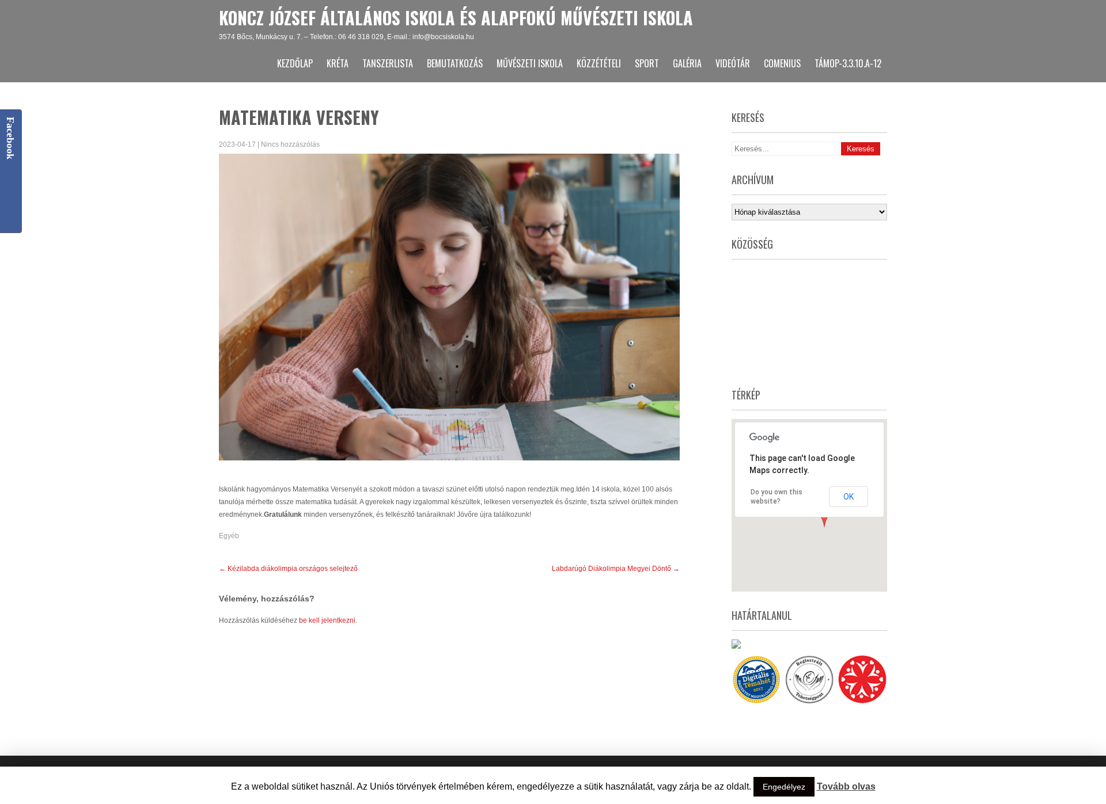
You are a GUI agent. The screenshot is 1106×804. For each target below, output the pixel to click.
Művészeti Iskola (530, 63)
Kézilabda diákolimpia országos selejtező (288, 569)
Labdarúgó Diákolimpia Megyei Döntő (616, 569)
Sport (647, 63)
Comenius (782, 63)
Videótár (732, 63)
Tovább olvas (846, 786)
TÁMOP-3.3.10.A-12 (848, 63)
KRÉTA (338, 63)
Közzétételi (599, 63)
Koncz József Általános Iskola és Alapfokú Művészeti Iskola (456, 18)
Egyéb (229, 536)
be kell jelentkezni (327, 620)
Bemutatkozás (455, 63)
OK (848, 496)
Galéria (687, 63)
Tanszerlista (387, 63)
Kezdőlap (295, 63)
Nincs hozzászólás (290, 144)
